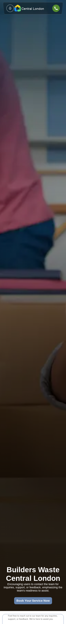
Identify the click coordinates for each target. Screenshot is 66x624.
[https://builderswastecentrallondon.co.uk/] (33, 8)
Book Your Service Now (33, 600)
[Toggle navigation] (10, 8)
